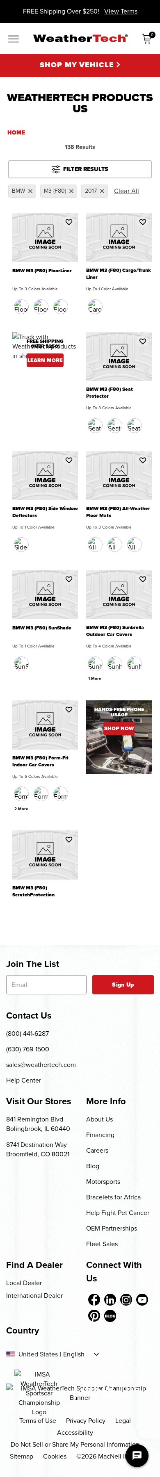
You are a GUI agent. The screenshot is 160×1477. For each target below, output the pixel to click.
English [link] (74, 1354)
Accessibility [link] (75, 1432)
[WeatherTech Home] (80, 38)
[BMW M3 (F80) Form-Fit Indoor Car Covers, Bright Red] (61, 794)
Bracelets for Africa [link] (113, 1197)
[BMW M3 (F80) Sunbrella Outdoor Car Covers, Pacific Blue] (115, 664)
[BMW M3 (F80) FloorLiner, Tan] (41, 307)
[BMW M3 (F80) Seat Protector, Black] (95, 426)
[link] (94, 1300)
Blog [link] (92, 1166)
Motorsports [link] (103, 1181)
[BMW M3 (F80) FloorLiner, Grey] (61, 307)
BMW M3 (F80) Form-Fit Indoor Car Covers (40, 761)
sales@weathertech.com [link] (41, 1064)
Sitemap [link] (21, 1456)
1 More (94, 678)
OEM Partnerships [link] (111, 1228)
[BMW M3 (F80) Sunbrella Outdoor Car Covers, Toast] (135, 664)
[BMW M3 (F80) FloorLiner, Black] (21, 307)
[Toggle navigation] (13, 39)
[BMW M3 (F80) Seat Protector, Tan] (115, 426)
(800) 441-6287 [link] (27, 1033)
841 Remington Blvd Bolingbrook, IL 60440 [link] (38, 1124)
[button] (69, 222)
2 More (21, 809)
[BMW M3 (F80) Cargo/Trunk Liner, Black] (95, 307)
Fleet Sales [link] (102, 1244)
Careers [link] (97, 1150)
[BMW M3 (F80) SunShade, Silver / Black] (21, 664)
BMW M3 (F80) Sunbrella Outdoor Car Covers (115, 631)
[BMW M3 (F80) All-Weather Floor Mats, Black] (95, 545)
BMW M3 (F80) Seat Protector (109, 393)
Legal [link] (123, 1420)
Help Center (23, 1080)
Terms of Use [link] (37, 1420)
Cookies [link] (54, 1456)
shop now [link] (119, 728)
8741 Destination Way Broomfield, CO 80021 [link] (37, 1149)
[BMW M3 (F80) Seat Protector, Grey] (135, 426)
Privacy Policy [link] (85, 1420)
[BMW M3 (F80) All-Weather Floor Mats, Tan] (115, 545)
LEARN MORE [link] (45, 360)
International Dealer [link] (34, 1295)
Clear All (126, 191)
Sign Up (123, 984)
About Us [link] (99, 1119)
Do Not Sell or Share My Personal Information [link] (75, 1444)
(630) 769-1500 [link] (27, 1049)
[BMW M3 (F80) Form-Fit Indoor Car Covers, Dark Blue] (41, 794)
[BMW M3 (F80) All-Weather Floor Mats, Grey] (135, 545)
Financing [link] (100, 1135)
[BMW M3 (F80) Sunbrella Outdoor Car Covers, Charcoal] (95, 664)
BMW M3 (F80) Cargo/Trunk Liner (118, 274)
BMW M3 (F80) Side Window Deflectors (45, 512)
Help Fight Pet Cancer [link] (117, 1212)
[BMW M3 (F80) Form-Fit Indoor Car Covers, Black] (21, 794)
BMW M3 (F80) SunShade (41, 628)
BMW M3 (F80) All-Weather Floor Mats (118, 512)
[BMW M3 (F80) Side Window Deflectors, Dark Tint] (21, 545)
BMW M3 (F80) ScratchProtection (33, 891)
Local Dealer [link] (24, 1283)
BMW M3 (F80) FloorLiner (42, 270)
